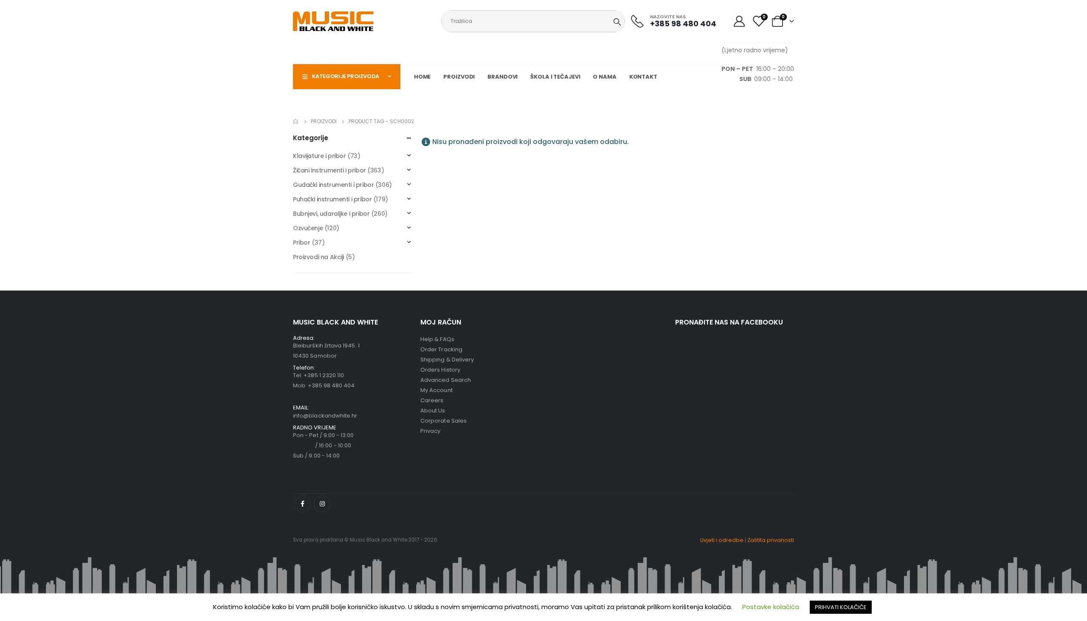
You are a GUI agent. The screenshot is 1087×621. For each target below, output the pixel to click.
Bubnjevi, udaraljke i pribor (331, 213)
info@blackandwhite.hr (325, 416)
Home (422, 77)
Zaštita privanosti (770, 540)
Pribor (301, 242)
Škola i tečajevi (555, 77)
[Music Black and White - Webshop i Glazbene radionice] (333, 21)
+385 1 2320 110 (324, 375)
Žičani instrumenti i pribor (329, 170)
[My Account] (739, 21)
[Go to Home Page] (296, 121)
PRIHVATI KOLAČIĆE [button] (841, 607)
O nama (604, 77)
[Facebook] (302, 503)
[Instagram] (322, 503)
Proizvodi (459, 77)
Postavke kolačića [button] (770, 606)
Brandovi (502, 77)
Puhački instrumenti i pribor (332, 199)
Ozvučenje (308, 228)
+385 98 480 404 (331, 385)
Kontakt (643, 77)
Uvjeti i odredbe (721, 540)
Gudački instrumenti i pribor (333, 185)
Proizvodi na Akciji (318, 257)
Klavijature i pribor (319, 156)
